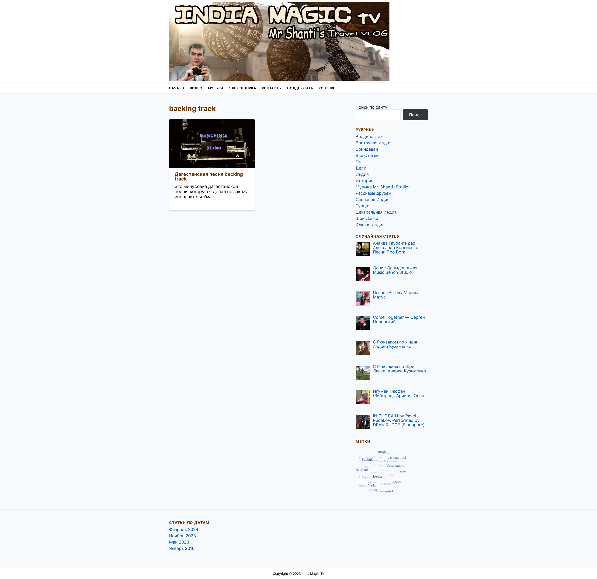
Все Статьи (367, 155)
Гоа (359, 161)
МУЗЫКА (216, 88)
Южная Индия (370, 224)
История (364, 180)
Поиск (415, 114)
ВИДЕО (196, 88)
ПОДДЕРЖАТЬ (300, 88)
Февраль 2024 (183, 529)
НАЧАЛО (176, 88)
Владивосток (369, 136)
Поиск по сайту (371, 107)
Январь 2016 (181, 548)
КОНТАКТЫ (272, 88)
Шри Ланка (367, 218)
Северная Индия (372, 199)
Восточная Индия (374, 142)
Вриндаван (367, 149)
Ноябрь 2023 (182, 535)
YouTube (327, 88)
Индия (362, 174)
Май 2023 (179, 542)
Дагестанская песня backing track (209, 176)
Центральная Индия (376, 212)
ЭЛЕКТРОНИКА (242, 88)
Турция (363, 205)
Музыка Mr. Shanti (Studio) (383, 186)
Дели (361, 168)
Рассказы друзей (373, 193)
